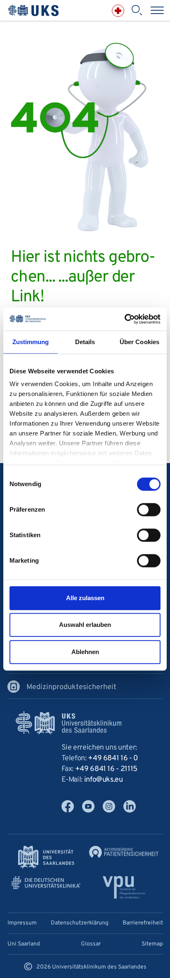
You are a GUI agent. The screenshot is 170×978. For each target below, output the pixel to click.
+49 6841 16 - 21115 (106, 769)
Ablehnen (85, 651)
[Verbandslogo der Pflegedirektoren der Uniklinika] (124, 887)
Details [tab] (85, 341)
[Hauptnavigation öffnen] (157, 10)
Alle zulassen (85, 597)
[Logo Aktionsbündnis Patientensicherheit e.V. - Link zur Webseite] (123, 852)
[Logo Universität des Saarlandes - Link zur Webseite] (46, 857)
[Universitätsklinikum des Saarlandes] (33, 10)
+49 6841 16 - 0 (113, 758)
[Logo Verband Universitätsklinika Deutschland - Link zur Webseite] (46, 883)
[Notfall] (118, 11)
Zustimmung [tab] (30, 341)
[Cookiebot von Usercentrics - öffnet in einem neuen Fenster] (124, 319)
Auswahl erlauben (85, 624)
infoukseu (103, 780)
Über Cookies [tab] (139, 341)
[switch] (149, 509)
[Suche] (136, 10)
